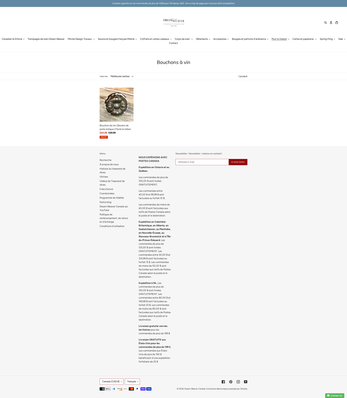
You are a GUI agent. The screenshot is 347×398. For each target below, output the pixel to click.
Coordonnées (107, 193)
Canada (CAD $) (111, 381)
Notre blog (105, 202)
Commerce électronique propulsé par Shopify (226, 389)
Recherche (105, 160)
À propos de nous (109, 164)
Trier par (104, 77)
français (131, 381)
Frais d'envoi (106, 189)
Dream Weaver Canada (194, 389)
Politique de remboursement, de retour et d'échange (114, 218)
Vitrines (104, 176)
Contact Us (336, 395)
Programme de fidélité (112, 197)
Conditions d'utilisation (112, 226)
